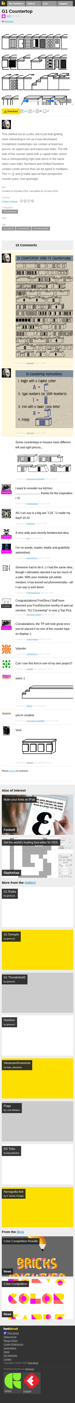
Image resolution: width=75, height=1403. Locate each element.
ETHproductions (33, 593)
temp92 (30, 669)
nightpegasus (32, 504)
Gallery (31, 3)
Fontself (27, 1391)
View (62, 101)
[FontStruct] (3, 4)
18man (29, 706)
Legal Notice (10, 1348)
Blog (20, 1232)
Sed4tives (31, 523)
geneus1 (9, 21)
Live (45, 3)
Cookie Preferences (13, 1344)
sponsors (29, 1369)
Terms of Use (10, 1337)
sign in (12, 771)
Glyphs (8, 1391)
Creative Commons (10, 201)
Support (63, 3)
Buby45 (30, 763)
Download (12, 111)
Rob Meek (33, 1363)
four (28, 538)
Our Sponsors (10, 1355)
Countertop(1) (23, 228)
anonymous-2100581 (36, 721)
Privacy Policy (10, 1340)
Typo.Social (13, 1333)
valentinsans (32, 654)
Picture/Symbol (10, 211)
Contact (7, 1359)
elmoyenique (32, 558)
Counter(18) (9, 228)
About (6, 1352)
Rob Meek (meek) (34, 615)
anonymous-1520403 (36, 479)
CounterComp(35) (40, 228)
